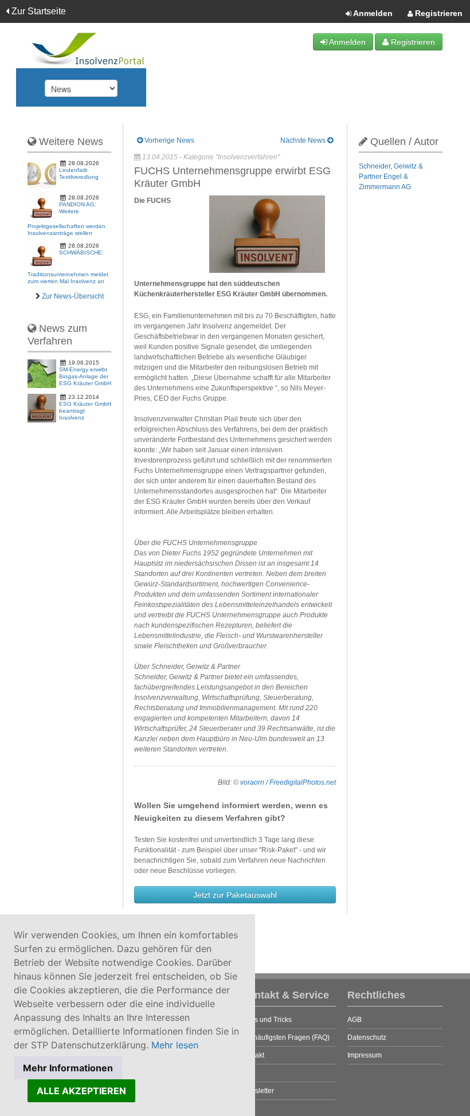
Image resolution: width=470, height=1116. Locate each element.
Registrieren (438, 13)
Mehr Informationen (68, 1068)
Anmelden (372, 13)
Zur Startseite (37, 11)
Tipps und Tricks (266, 1020)
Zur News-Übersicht (73, 296)
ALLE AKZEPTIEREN (81, 1091)
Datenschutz (366, 1037)
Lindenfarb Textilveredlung (79, 173)
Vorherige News (168, 140)
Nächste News (303, 140)
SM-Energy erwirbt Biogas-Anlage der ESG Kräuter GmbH (85, 376)
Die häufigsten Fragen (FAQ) (285, 1037)
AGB (354, 1020)
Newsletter (257, 1091)
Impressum (364, 1055)
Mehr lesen (174, 1045)
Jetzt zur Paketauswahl (235, 894)
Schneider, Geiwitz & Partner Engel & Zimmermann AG (391, 176)
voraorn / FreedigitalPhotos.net (288, 782)
